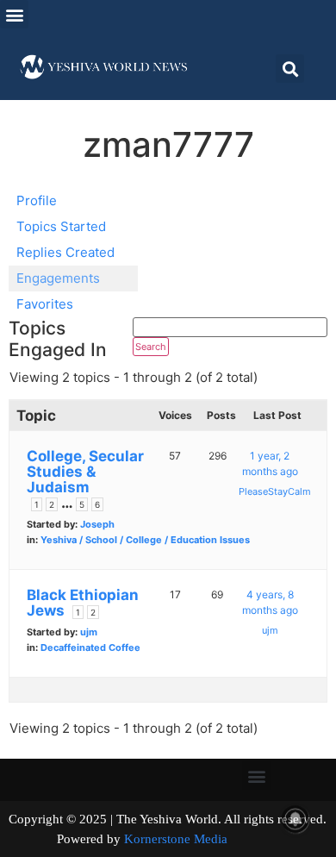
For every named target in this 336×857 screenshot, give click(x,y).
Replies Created (65, 252)
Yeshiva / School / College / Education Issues (145, 540)
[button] (14, 14)
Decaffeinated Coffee (90, 647)
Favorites (44, 304)
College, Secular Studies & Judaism (85, 471)
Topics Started (61, 226)
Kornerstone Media (175, 839)
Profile (36, 200)
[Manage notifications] (295, 819)
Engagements (58, 278)
